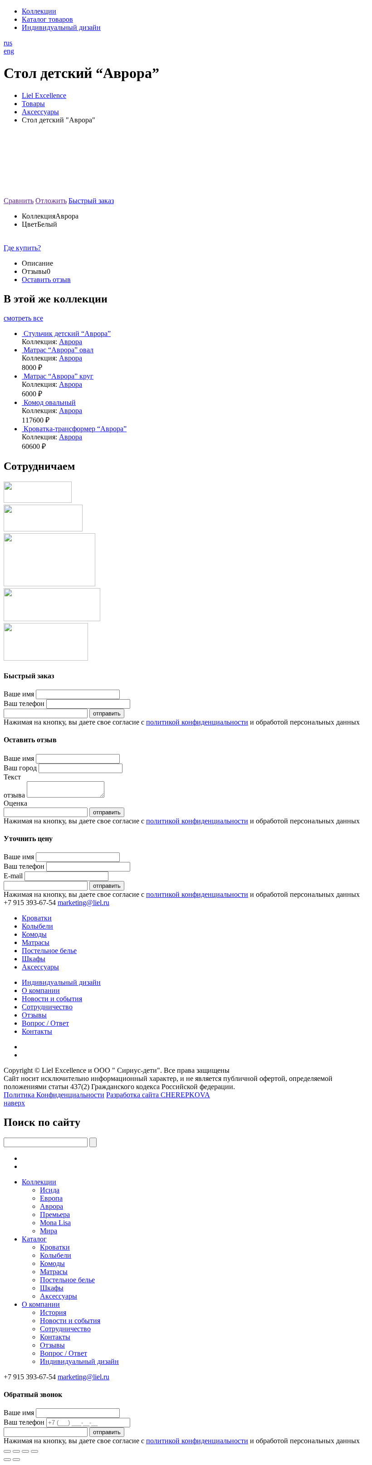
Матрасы (35, 942)
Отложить (51, 200)
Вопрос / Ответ (45, 1023)
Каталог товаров (47, 19)
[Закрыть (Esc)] (7, 1451)
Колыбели (37, 926)
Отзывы (34, 1015)
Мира (48, 1231)
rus (8, 43)
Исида (49, 1190)
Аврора (70, 342)
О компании (41, 990)
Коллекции (39, 11)
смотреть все (23, 318)
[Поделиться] (16, 1451)
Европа (51, 1198)
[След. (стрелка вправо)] (16, 1459)
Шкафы (33, 959)
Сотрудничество (47, 1007)
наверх (14, 1103)
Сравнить (19, 200)
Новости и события (52, 999)
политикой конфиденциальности (197, 722)
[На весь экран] (25, 1451)
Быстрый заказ (91, 200)
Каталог (34, 1239)
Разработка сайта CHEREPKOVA (158, 1095)
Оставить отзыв (46, 279)
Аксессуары (40, 967)
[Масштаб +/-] (34, 1451)
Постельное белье (49, 950)
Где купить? (22, 248)
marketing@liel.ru (83, 902)
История (53, 1312)
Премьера (55, 1214)
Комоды (34, 934)
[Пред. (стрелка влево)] (7, 1459)
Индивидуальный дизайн (61, 27)
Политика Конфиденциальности (54, 1095)
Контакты (37, 1031)
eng (9, 51)
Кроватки (37, 918)
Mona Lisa (55, 1223)
